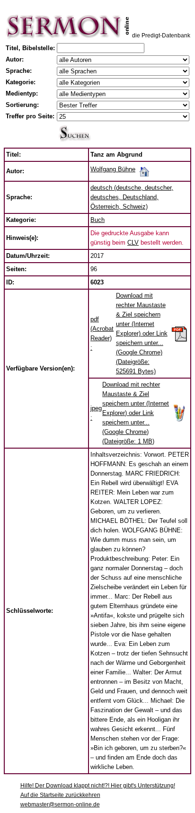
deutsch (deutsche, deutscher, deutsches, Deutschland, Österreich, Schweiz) (131, 197)
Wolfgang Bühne (112, 169)
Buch (97, 219)
